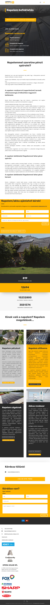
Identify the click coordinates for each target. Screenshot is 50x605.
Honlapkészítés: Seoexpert (38, 603)
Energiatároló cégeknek (16, 43)
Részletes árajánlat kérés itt (13, 231)
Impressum (4, 537)
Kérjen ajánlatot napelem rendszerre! (21, 19)
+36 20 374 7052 (25, 479)
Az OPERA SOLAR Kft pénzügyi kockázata (10, 568)
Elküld (45, 223)
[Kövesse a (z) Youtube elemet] (26, 521)
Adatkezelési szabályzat (7, 540)
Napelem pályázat (15, 37)
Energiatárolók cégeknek (17, 49)
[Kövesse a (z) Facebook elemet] (23, 521)
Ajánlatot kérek (8, 382)
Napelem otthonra (34, 381)
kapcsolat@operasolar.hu (14, 472)
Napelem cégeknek (34, 451)
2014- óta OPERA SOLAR (12, 29)
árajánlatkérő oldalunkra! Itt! (39, 206)
